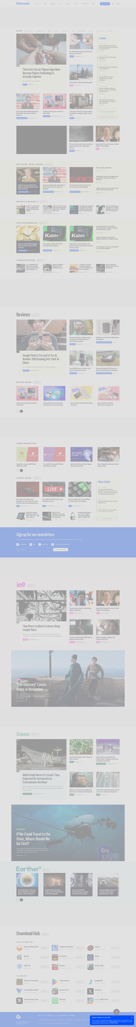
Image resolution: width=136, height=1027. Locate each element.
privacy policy (113, 1021)
